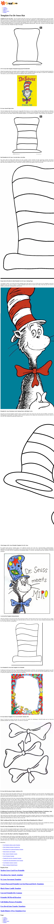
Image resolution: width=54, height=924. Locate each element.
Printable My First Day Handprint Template (12, 858)
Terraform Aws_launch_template (12, 875)
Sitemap (5, 922)
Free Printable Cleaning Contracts (10, 862)
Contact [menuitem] (4, 7)
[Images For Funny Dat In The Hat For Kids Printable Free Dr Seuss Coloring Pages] (27, 221)
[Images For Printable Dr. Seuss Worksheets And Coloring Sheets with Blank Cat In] (27, 348)
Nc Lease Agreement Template (11, 879)
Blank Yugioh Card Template (9, 851)
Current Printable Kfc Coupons (11, 893)
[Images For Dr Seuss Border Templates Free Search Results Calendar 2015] (27, 694)
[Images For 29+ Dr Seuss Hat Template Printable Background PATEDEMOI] (27, 46)
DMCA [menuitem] (4, 10)
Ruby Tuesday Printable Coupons (10, 853)
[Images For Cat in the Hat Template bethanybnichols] (27, 583)
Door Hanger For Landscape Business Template (13, 849)
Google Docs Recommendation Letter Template (13, 860)
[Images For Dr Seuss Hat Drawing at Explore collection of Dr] (27, 755)
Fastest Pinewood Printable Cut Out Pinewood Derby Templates (22, 884)
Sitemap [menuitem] (5, 12)
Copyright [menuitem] (5, 8)
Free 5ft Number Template (8, 856)
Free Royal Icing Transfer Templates (13, 906)
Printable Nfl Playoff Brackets (11, 897)
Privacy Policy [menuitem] (6, 11)
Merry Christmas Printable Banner (10, 865)
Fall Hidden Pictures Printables (11, 902)
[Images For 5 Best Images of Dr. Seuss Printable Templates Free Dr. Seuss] (27, 480)
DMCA (4, 920)
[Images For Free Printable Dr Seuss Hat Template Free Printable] (27, 644)
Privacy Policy (6, 921)
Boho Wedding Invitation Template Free (11, 847)
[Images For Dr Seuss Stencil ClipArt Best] (27, 90)
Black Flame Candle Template (11, 888)
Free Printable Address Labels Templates (11, 845)
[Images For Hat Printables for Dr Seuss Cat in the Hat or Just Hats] (27, 135)
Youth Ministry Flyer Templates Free (13, 911)
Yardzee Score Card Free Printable (12, 870)
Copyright (5, 918)
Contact (4, 917)
